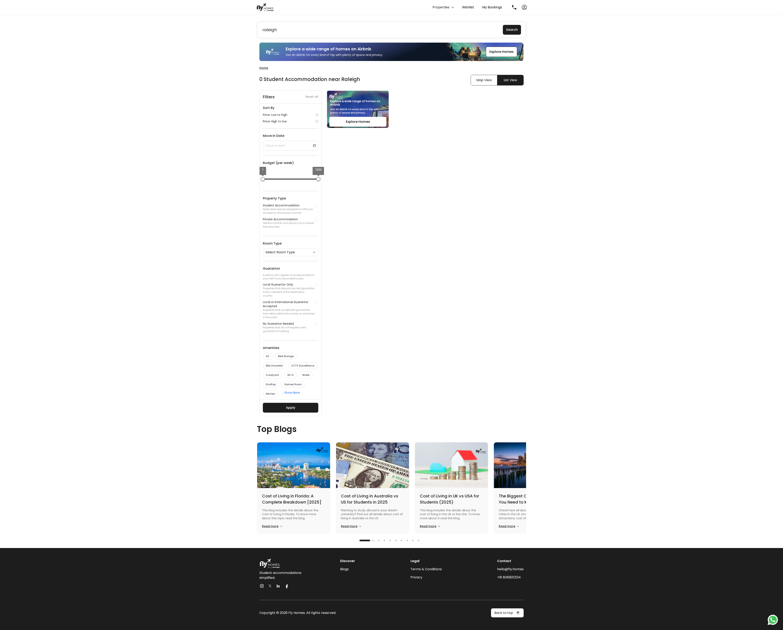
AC (268, 356)
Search (512, 29)
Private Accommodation (289, 222)
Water (306, 375)
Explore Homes (501, 51)
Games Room (293, 384)
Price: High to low (275, 121)
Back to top (503, 612)
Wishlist (468, 7)
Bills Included (274, 365)
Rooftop (271, 384)
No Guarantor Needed (284, 327)
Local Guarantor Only (288, 289)
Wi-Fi (290, 375)
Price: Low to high (275, 115)
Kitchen (270, 393)
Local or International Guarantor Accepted (289, 309)
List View (510, 80)
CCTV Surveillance (302, 365)
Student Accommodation (288, 209)
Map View (484, 80)
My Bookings (492, 7)
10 (421, 540)
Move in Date (273, 135)
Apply (290, 407)
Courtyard (272, 375)
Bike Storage (286, 356)
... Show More (291, 393)
